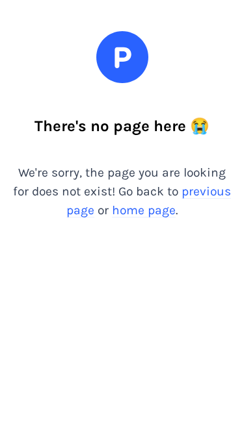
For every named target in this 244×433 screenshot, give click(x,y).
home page (144, 210)
